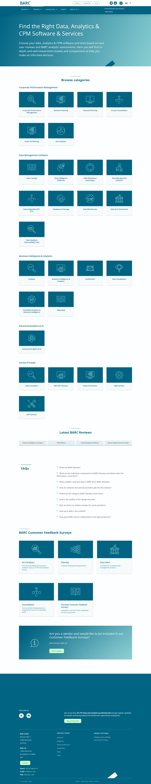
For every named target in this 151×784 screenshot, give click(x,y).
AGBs (90, 781)
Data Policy (84, 781)
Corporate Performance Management (31, 111)
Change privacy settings (102, 737)
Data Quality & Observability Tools (31, 241)
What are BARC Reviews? (70, 467)
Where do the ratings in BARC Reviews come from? (81, 493)
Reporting (61, 310)
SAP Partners (32, 414)
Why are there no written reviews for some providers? (82, 505)
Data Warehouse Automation (90, 179)
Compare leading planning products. (73, 566)
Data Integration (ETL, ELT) (31, 210)
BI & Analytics (28, 562)
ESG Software (61, 141)
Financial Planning (90, 110)
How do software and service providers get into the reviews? (85, 487)
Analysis (32, 279)
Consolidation (28, 604)
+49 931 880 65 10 (31, 769)
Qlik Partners (119, 386)
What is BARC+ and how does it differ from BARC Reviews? (84, 482)
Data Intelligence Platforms (60, 179)
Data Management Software (119, 179)
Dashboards (90, 279)
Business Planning (61, 110)
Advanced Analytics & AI (31, 349)
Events (63, 9)
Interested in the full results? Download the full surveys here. (74, 611)
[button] (121, 3)
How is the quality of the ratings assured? (77, 499)
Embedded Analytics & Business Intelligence (32, 311)
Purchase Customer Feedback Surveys (74, 605)
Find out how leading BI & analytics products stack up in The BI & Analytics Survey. (35, 568)
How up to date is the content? (72, 511)
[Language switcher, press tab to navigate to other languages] (128, 3)
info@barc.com (30, 771)
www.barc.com (29, 775)
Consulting (50, 9)
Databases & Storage (61, 209)
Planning (65, 562)
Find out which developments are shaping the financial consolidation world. (34, 610)
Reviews (37, 9)
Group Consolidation (119, 110)
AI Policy (96, 781)
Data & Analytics (31, 386)
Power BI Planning (32, 141)
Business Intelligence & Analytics (61, 280)
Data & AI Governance (119, 209)
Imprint (78, 781)
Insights (24, 9)
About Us (73, 9)
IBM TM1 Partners (61, 386)
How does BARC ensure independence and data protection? (85, 517)
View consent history (101, 740)
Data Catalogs (31, 178)
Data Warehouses (90, 209)
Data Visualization (119, 279)
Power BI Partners (90, 386)
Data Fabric (105, 562)
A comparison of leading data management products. (110, 567)
